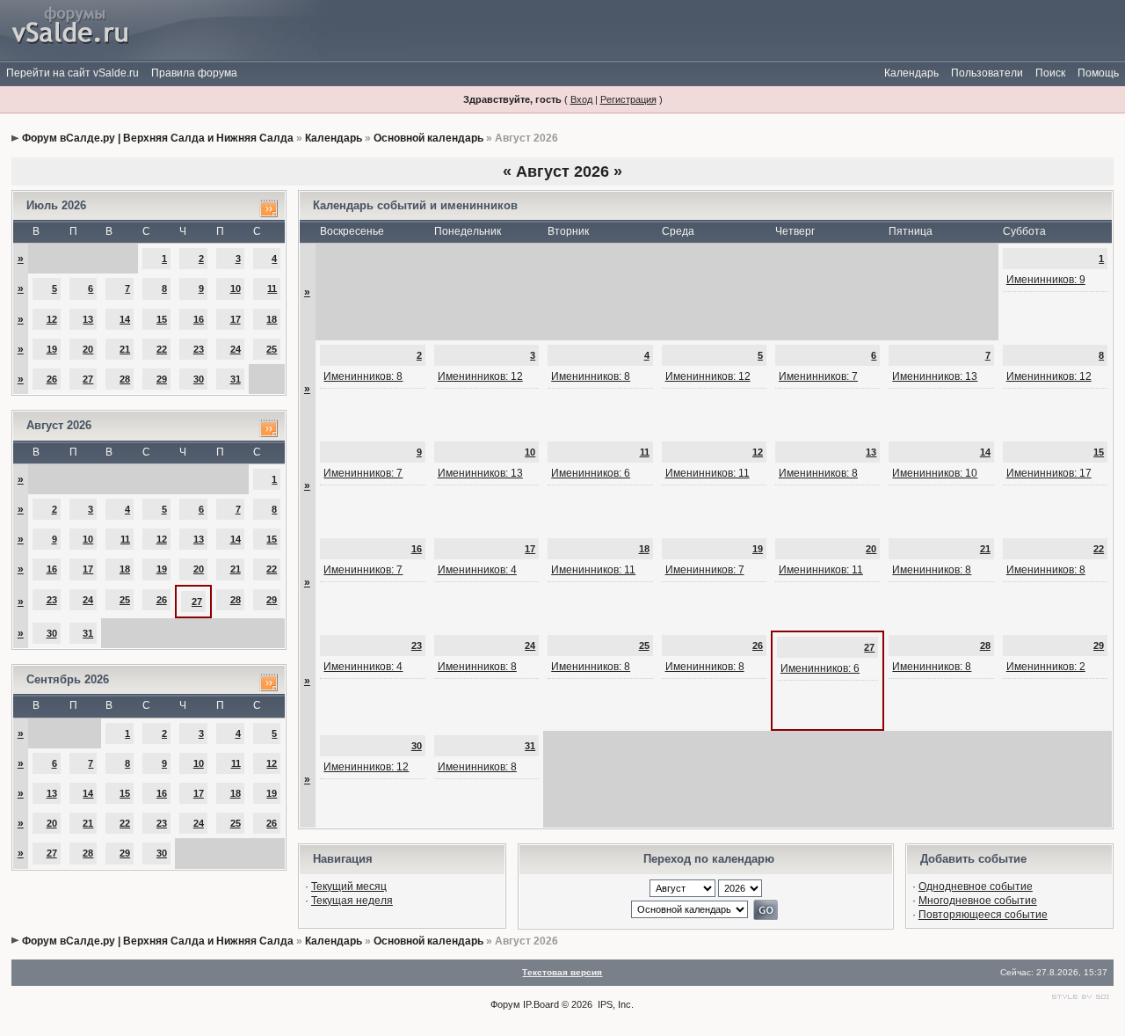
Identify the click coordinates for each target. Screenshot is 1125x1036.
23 (198, 349)
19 (52, 349)
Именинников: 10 (934, 473)
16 (198, 319)
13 (88, 319)
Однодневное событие (975, 886)
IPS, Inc (614, 1004)
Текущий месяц (349, 886)
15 (161, 319)
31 (235, 379)
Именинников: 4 (477, 570)
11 (272, 288)
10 (235, 288)
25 (271, 349)
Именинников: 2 (1045, 666)
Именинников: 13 (934, 376)
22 (161, 349)
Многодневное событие (977, 900)
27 (88, 379)
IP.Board (541, 1004)
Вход (581, 99)
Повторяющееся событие (983, 914)
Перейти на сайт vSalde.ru (72, 73)
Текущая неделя (352, 900)
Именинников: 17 (1049, 473)
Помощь (1098, 73)
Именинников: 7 (818, 376)
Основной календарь (428, 138)
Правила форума (194, 73)
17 (235, 319)
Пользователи (987, 73)
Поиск (1050, 73)
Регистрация (628, 99)
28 (125, 379)
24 (235, 349)
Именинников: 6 (590, 473)
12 (52, 319)
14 (125, 319)
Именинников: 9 (1045, 280)
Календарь (911, 73)
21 (125, 349)
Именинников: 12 (480, 376)
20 (88, 349)
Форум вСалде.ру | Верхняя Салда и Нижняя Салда (158, 138)
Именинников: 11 (707, 473)
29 (161, 379)
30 (198, 379)
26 (52, 379)
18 (271, 319)
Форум (505, 1004)
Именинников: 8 (363, 376)
